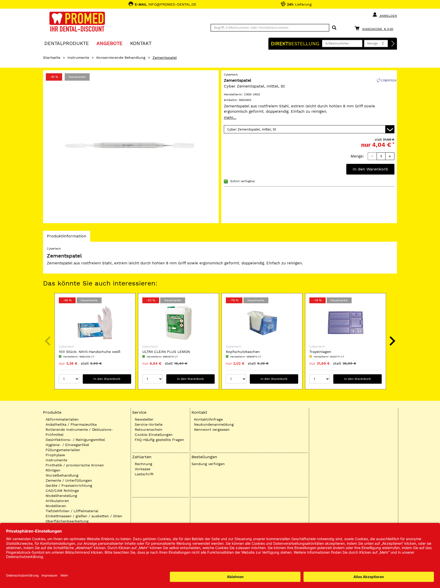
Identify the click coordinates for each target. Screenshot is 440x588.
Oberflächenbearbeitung (67, 521)
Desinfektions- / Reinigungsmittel (75, 440)
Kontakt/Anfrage (208, 419)
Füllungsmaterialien (63, 450)
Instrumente (78, 57)
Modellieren (56, 506)
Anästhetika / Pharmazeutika (71, 424)
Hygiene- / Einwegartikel (67, 445)
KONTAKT (141, 43)
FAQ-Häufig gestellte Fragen (159, 440)
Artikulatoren (57, 501)
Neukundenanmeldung (214, 424)
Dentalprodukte (66, 43)
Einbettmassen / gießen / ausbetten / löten (84, 516)
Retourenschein (148, 429)
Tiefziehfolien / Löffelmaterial (72, 511)
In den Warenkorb (370, 169)
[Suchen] (334, 27)
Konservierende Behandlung (120, 57)
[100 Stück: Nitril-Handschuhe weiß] (95, 322)
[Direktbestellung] (393, 43)
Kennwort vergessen (212, 429)
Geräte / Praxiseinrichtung (69, 485)
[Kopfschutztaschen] (262, 322)
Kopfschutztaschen (243, 352)
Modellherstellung (61, 496)
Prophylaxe (55, 455)
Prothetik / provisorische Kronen (75, 465)
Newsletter (144, 419)
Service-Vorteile (148, 424)
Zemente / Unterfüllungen (69, 480)
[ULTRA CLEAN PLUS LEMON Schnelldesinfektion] (178, 322)
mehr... (230, 117)
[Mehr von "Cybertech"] (387, 80)
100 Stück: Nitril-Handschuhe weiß (89, 352)
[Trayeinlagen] (345, 322)
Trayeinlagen (320, 352)
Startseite (51, 57)
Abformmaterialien (62, 419)
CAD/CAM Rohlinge (62, 491)
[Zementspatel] (131, 146)
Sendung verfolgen (208, 464)
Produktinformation (66, 237)
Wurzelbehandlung (62, 475)
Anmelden (388, 16)
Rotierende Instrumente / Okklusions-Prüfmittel (79, 432)
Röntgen (53, 470)
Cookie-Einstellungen (154, 435)
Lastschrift (144, 474)
